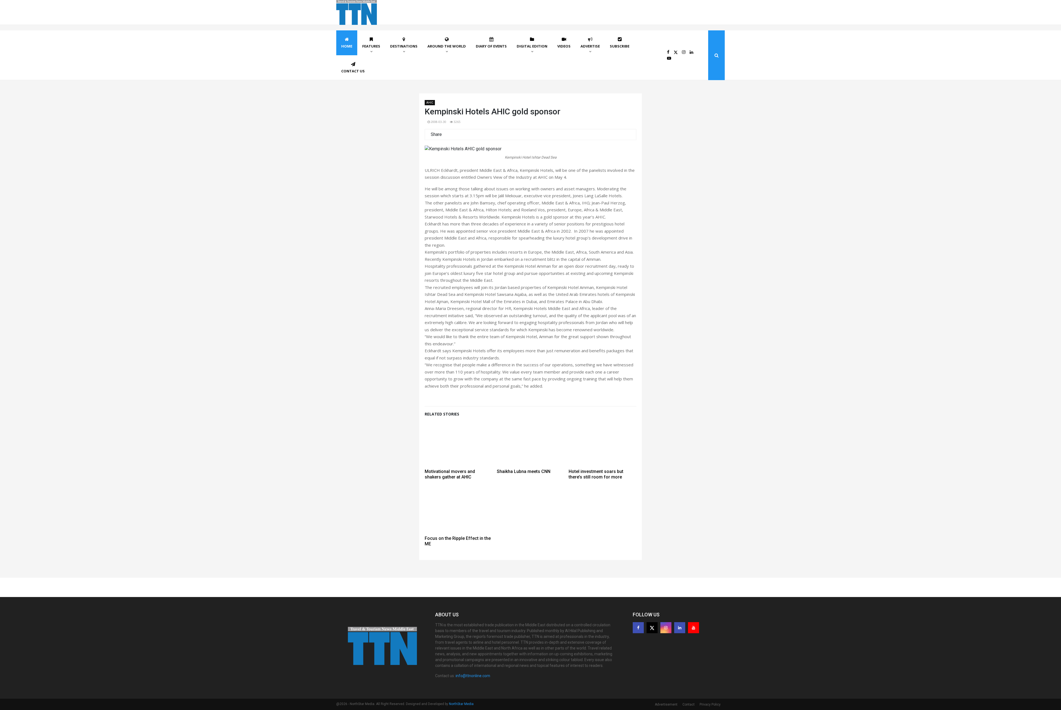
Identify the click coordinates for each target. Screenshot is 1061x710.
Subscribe (619, 46)
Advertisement (666, 704)
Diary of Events (491, 46)
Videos (564, 46)
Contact (688, 704)
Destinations (403, 46)
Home (346, 46)
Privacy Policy (710, 704)
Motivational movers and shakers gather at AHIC (450, 474)
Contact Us (353, 71)
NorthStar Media (461, 704)
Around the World (446, 46)
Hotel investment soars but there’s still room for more (596, 474)
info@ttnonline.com (473, 676)
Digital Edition (532, 46)
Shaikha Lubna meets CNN (523, 471)
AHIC (429, 102)
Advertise (590, 46)
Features (371, 46)
